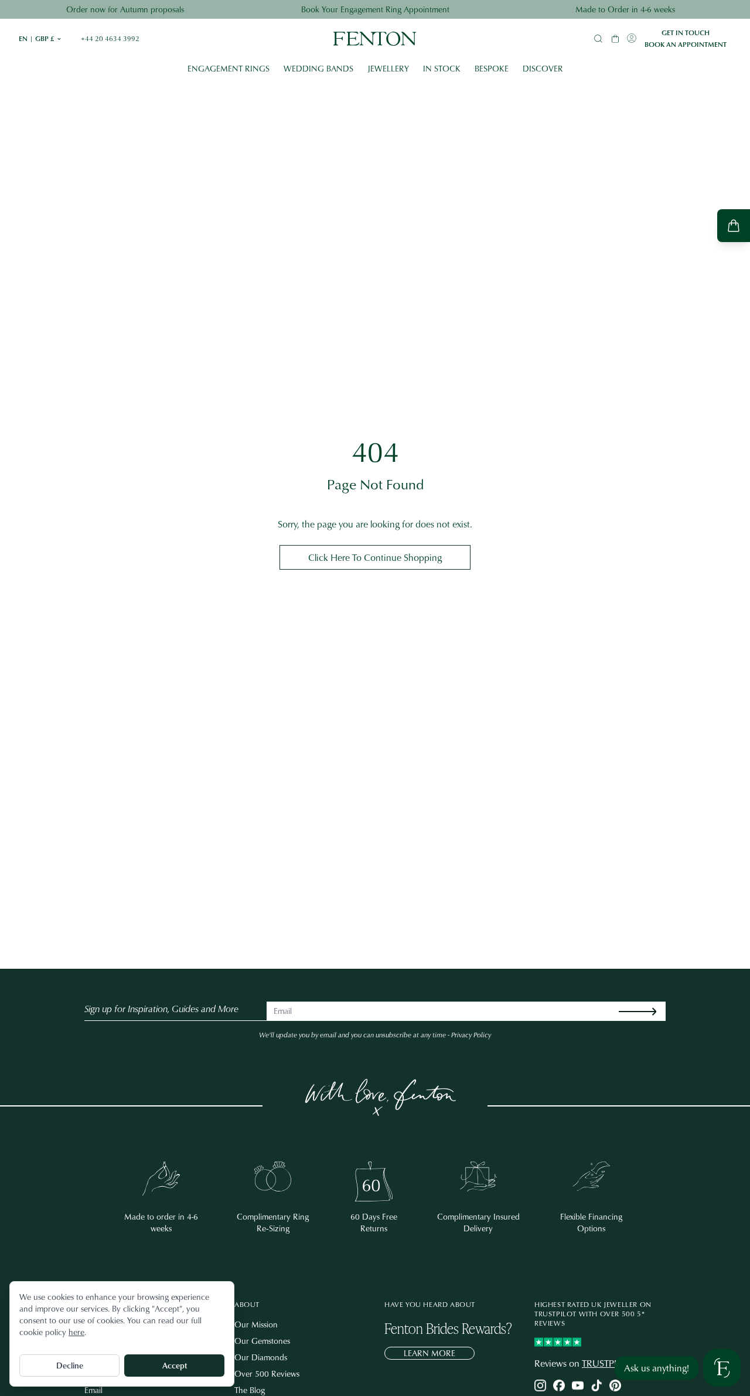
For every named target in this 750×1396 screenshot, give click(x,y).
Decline (69, 1365)
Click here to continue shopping (375, 557)
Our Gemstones (262, 1340)
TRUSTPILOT (607, 1363)
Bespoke (492, 68)
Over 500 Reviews (266, 1373)
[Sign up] (647, 1011)
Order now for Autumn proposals (125, 9)
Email (93, 1389)
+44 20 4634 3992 (110, 38)
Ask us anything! (656, 1367)
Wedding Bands (318, 68)
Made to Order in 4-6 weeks (625, 9)
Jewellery (388, 68)
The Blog (249, 1389)
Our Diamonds (260, 1357)
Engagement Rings (229, 68)
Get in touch (686, 33)
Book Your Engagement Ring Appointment (375, 9)
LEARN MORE (429, 1352)
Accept (174, 1365)
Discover (543, 68)
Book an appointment (686, 44)
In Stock (442, 68)
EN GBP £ (40, 38)
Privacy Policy (471, 1035)
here (76, 1331)
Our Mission (256, 1324)
